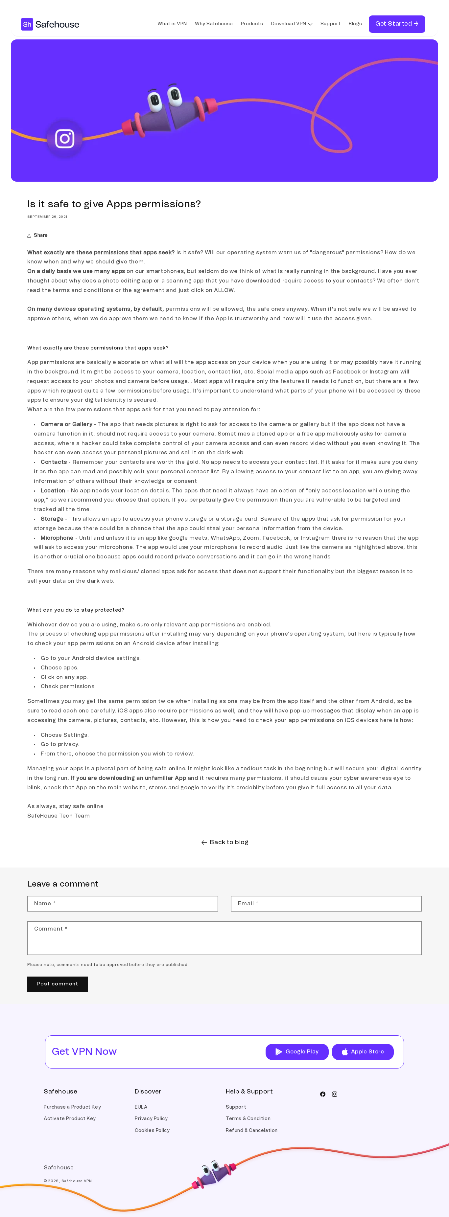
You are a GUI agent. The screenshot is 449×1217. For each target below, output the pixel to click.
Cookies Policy (152, 1130)
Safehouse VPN (76, 1181)
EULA (141, 1107)
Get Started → (397, 24)
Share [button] (41, 235)
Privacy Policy (151, 1118)
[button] (292, 24)
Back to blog (229, 842)
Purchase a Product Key (72, 1107)
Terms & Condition (248, 1118)
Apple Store (367, 1051)
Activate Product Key (70, 1118)
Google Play (302, 1051)
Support (236, 1107)
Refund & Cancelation (252, 1130)
